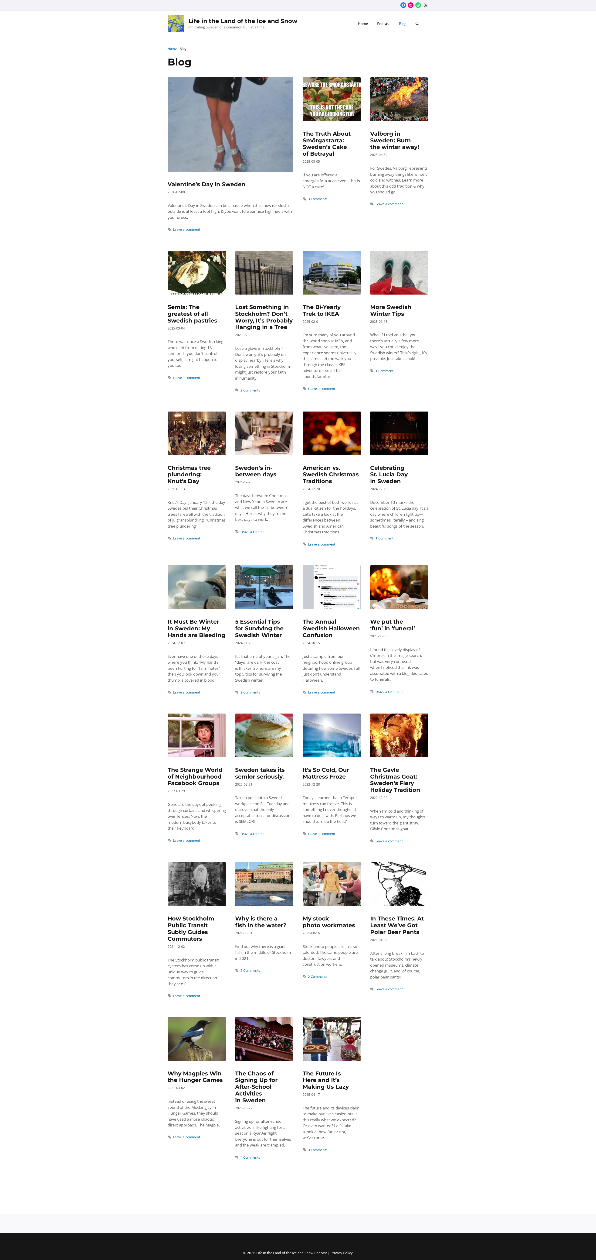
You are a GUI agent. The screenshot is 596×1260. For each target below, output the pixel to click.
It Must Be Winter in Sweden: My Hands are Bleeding (196, 628)
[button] (417, 24)
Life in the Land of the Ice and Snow (242, 20)
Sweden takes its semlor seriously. (260, 773)
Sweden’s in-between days (255, 471)
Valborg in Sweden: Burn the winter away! (394, 140)
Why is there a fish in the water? (260, 922)
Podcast (383, 23)
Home (363, 23)
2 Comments (250, 390)
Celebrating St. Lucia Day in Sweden (389, 474)
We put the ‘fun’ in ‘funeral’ (392, 625)
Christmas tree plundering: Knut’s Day (189, 474)
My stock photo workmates (329, 922)
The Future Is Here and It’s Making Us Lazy (326, 1080)
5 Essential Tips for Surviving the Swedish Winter (259, 628)
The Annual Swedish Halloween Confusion (331, 628)
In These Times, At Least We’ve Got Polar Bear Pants (397, 925)
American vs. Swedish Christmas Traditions (331, 474)
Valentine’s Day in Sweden (206, 184)
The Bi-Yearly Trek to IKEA (322, 310)
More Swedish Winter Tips (390, 310)
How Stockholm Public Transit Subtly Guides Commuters (191, 928)
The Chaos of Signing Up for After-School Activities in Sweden (256, 1087)
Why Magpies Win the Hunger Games (195, 1077)
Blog (402, 23)
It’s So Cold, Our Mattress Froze (326, 773)
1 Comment (384, 371)
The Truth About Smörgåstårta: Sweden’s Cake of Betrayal (327, 143)
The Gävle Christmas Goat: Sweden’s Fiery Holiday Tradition (395, 779)
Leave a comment (186, 229)
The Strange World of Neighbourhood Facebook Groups (195, 776)
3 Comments (318, 199)
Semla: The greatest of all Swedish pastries (192, 314)
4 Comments (250, 1157)
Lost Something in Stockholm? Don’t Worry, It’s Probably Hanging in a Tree (264, 317)
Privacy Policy (342, 1252)
